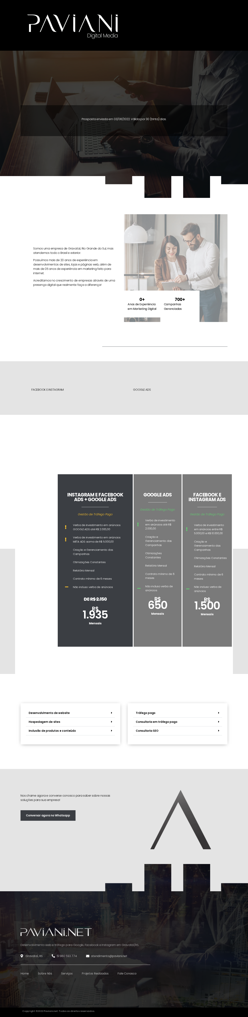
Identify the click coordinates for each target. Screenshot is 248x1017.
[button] (70, 713)
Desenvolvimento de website (49, 713)
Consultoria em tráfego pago (156, 722)
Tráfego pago (145, 713)
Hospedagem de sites (44, 722)
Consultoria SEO (147, 731)
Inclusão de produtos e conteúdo (52, 731)
